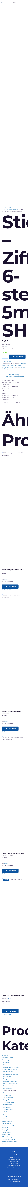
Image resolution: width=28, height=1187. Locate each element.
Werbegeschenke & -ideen (9, 1141)
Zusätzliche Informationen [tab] (14, 377)
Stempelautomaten (9, 1079)
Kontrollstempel (8, 1086)
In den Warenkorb (17, 356)
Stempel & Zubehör (7, 1072)
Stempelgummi (7, 1107)
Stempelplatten (7, 1095)
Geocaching (5, 1060)
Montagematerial (7, 1121)
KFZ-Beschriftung (7, 1137)
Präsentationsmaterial (8, 1139)
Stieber (23, 367)
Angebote (5, 1055)
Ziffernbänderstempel (12, 209)
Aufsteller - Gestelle (7, 1057)
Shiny (5, 1114)
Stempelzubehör (8, 1109)
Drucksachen (5, 1062)
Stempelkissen (7, 1104)
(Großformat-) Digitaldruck (10, 1069)
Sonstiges (5, 1144)
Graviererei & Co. (7, 1119)
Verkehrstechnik (7, 1132)
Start (3, 207)
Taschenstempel (8, 1097)
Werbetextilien (6, 1134)
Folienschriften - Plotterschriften (11, 1067)
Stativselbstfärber (8, 1102)
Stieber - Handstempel (15, 365)
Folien (3, 1065)
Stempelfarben (7, 1100)
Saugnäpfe (5, 1130)
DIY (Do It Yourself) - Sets (10, 1083)
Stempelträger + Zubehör (10, 1074)
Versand (6, 346)
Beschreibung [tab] (14, 374)
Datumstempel (7, 1093)
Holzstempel (7, 1076)
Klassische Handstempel (10, 1081)
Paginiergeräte (7, 1088)
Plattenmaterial (6, 1123)
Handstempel (5, 369)
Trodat (5, 1112)
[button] (15, 2)
